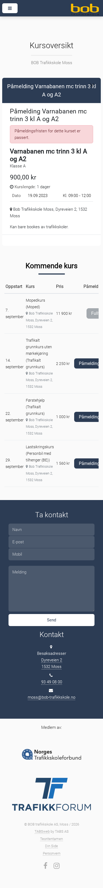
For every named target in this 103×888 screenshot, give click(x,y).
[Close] (92, 85)
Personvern (51, 853)
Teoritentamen (51, 839)
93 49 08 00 (51, 681)
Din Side (51, 846)
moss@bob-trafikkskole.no (51, 697)
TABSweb (42, 831)
